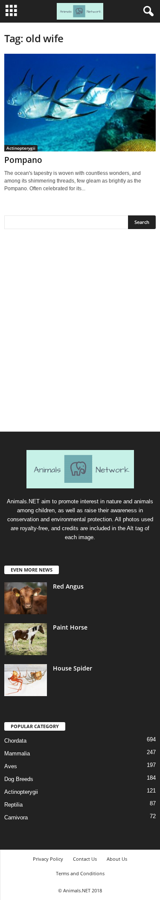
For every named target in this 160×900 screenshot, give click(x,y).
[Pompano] (80, 102)
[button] (146, 11)
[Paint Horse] (25, 639)
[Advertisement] (80, 333)
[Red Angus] (25, 598)
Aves (10, 766)
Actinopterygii (20, 148)
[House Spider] (25, 680)
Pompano (23, 159)
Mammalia (17, 753)
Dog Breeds (18, 779)
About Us (117, 859)
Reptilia (13, 804)
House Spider (72, 668)
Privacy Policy (48, 859)
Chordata (15, 740)
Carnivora (16, 817)
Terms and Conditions (80, 873)
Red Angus (68, 586)
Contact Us (85, 859)
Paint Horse (70, 627)
